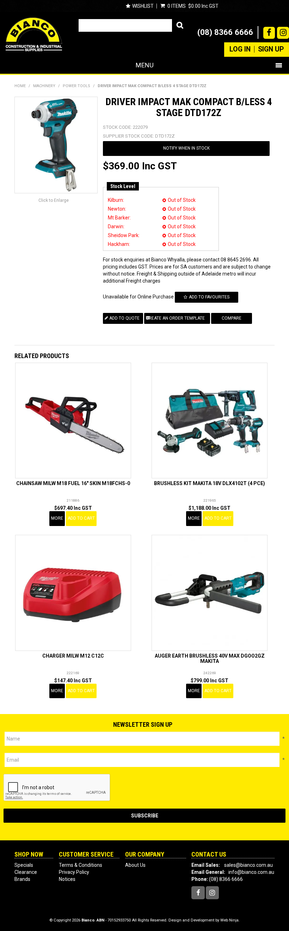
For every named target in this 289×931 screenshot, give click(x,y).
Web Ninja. (230, 920)
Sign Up (271, 49)
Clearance (25, 872)
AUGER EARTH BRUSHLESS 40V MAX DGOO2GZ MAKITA (210, 658)
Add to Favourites (209, 297)
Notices (67, 879)
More (57, 518)
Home (20, 86)
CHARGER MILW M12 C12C (73, 656)
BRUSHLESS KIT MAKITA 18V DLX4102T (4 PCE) (209, 483)
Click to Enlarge (53, 200)
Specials (23, 865)
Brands (22, 879)
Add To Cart (81, 518)
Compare (231, 318)
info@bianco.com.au (251, 872)
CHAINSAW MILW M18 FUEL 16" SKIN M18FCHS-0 (73, 483)
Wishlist (143, 6)
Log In (240, 49)
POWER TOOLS (76, 86)
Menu (145, 65)
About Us (135, 865)
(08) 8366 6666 (225, 32)
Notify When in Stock (186, 148)
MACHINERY (44, 86)
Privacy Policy (74, 872)
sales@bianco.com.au (248, 865)
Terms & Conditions (80, 865)
